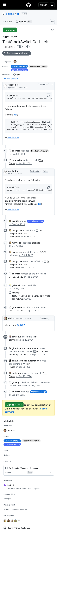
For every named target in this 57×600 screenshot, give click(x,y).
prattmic (36, 242)
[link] (16, 150)
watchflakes (13, 137)
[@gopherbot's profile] (5, 85)
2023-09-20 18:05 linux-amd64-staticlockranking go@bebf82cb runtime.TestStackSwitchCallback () (23, 200)
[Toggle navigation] (4, 4)
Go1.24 (20, 310)
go (18, 13)
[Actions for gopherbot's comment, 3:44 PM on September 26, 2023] (52, 171)
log (15, 114)
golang (10, 13)
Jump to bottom (10, 78)
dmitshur (12, 318)
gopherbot (13, 84)
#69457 (20, 325)
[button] (48, 96)
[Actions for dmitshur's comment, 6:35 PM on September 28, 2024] (52, 318)
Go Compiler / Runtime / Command (25, 233)
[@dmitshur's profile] (5, 318)
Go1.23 (20, 276)
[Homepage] (28, 4)
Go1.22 (43, 252)
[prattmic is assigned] (15, 61)
